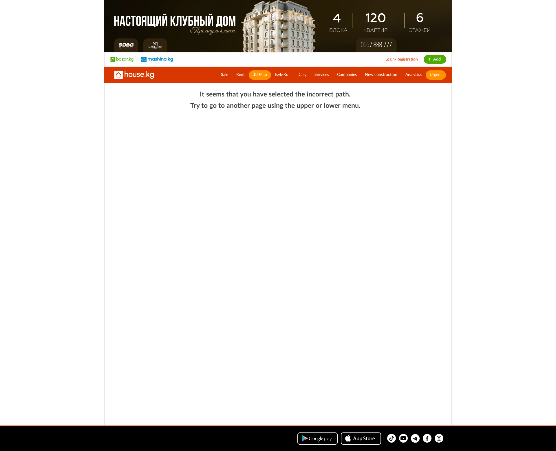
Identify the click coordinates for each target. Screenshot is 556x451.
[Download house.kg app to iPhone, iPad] (361, 438)
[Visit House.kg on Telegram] (415, 438)
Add (436, 59)
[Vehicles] (157, 59)
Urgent (436, 75)
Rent (240, 75)
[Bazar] (121, 59)
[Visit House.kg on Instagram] (439, 438)
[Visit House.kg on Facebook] (427, 438)
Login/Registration (401, 59)
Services (321, 75)
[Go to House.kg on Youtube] (403, 438)
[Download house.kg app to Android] (317, 438)
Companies (347, 75)
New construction (381, 75)
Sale (224, 75)
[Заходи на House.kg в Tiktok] (391, 438)
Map (262, 75)
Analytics (413, 75)
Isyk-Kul (282, 75)
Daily (301, 75)
